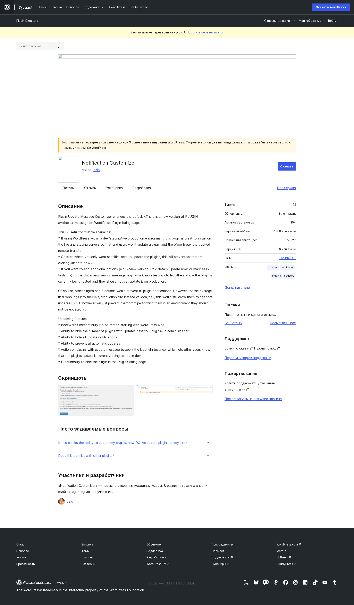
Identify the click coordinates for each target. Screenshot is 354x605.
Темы (85, 551)
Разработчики (156, 557)
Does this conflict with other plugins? (86, 456)
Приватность (25, 564)
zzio (96, 170)
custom (273, 267)
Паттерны (88, 564)
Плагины (87, 557)
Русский (61, 582)
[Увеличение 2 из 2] (207, 391)
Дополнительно (237, 287)
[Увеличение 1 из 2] (128, 391)
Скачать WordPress (331, 7)
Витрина (87, 544)
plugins (276, 275)
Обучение (153, 544)
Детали (68, 188)
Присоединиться (223, 544)
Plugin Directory (27, 20)
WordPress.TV (157, 564)
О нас (20, 544)
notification (287, 267)
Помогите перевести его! (205, 32)
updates (289, 275)
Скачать (286, 166)
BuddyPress (286, 564)
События (218, 551)
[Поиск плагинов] (60, 46)
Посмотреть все (283, 323)
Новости (22, 551)
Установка (114, 188)
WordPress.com (289, 544)
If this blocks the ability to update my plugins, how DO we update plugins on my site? (122, 443)
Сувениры (220, 564)
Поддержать (222, 557)
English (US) (287, 258)
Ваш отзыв (233, 323)
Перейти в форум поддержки (248, 358)
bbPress (284, 557)
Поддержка (286, 188)
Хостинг (22, 557)
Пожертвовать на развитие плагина (253, 399)
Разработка (141, 188)
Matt (281, 551)
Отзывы (90, 188)
